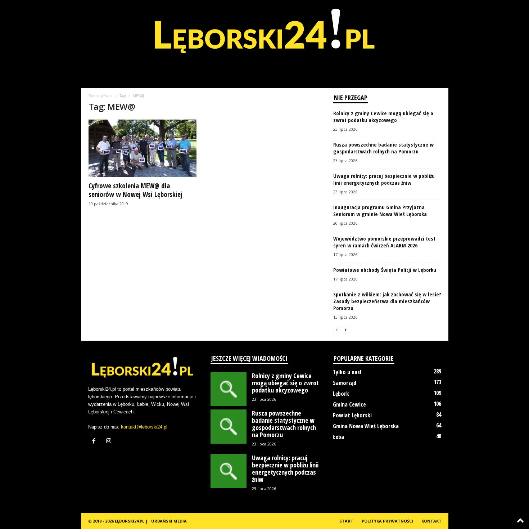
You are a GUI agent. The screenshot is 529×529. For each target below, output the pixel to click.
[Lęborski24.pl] (264, 36)
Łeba (338, 437)
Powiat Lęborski (352, 415)
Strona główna (101, 95)
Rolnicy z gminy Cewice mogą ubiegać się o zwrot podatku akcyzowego (383, 116)
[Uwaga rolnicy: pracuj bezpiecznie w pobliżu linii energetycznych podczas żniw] (229, 471)
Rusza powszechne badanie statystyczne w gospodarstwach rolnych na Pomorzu (383, 148)
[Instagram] (109, 441)
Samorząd (344, 383)
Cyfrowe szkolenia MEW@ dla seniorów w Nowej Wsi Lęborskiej (135, 190)
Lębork (341, 394)
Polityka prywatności (387, 521)
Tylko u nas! (347, 372)
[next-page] (345, 329)
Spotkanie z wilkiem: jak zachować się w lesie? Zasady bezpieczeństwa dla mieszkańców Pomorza (387, 301)
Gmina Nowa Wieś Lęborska (366, 426)
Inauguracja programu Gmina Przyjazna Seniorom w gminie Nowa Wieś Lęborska (380, 210)
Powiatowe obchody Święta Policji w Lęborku (384, 269)
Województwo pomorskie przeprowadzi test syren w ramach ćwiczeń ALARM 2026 (384, 242)
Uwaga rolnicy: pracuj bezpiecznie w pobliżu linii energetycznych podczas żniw (384, 179)
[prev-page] (336, 329)
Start (346, 521)
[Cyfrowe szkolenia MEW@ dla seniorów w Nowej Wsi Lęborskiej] (142, 148)
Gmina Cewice (349, 404)
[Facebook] (95, 441)
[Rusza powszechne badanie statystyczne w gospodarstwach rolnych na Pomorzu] (229, 426)
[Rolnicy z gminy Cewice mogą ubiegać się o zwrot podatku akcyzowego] (229, 389)
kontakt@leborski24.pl (144, 427)
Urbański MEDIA (169, 521)
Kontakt (431, 521)
